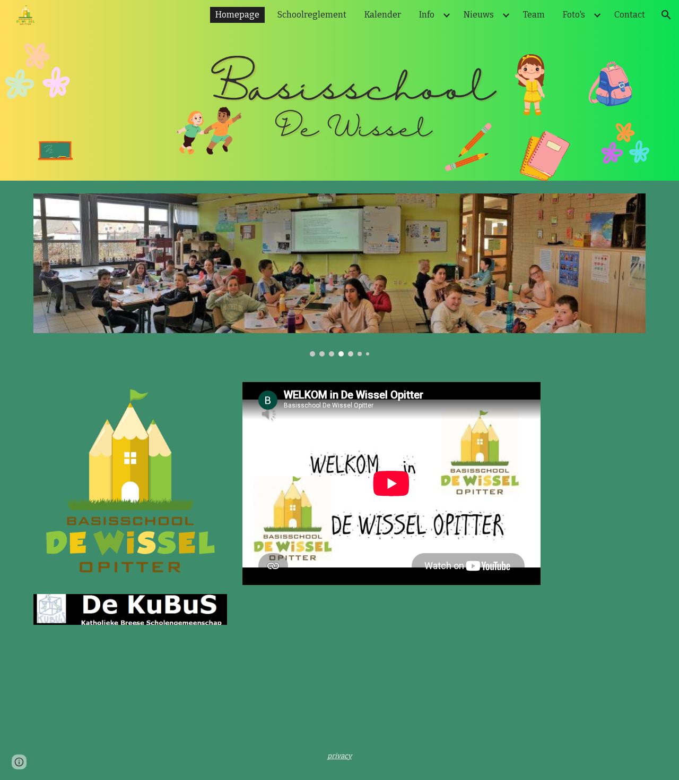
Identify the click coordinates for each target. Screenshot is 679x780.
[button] (666, 15)
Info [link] (426, 15)
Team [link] (534, 15)
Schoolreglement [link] (311, 15)
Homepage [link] (237, 15)
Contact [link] (629, 15)
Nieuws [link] (479, 15)
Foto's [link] (574, 15)
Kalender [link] (382, 15)
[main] (339, 755)
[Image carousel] (339, 275)
